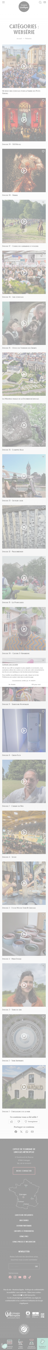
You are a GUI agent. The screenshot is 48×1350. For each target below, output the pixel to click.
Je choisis (11, 684)
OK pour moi (36, 684)
